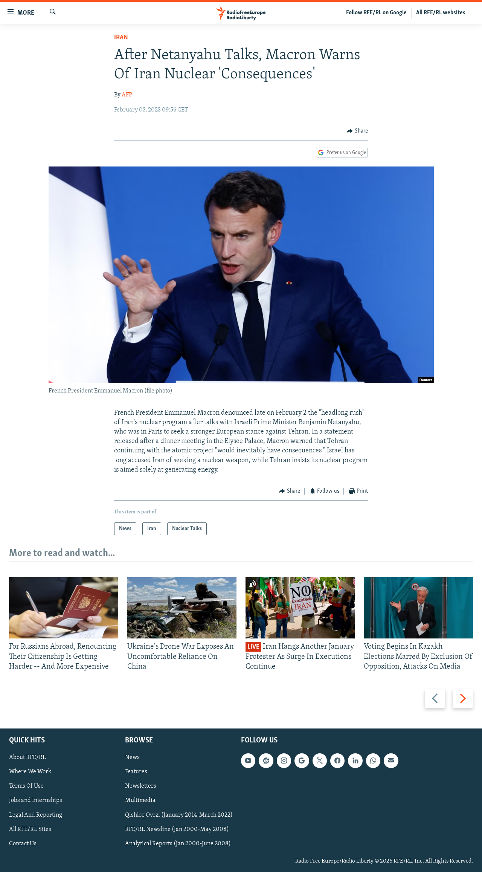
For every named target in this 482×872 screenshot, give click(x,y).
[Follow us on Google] (301, 761)
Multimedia (140, 801)
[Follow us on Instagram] (284, 761)
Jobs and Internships (35, 801)
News (132, 758)
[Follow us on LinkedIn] (355, 761)
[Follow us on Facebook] (337, 761)
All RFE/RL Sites (30, 829)
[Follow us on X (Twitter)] (320, 761)
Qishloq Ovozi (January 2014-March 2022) (179, 815)
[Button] (357, 131)
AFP (127, 95)
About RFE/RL (27, 758)
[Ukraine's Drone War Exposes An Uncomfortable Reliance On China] (181, 607)
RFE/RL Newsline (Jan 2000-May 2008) (177, 829)
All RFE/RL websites (440, 13)
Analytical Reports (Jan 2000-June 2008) (178, 844)
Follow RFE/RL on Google (376, 13)
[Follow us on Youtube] (248, 761)
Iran (121, 37)
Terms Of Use (26, 786)
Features (136, 772)
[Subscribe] (391, 761)
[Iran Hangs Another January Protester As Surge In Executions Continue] (300, 607)
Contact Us (23, 844)
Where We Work (30, 772)
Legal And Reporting (35, 815)
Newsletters (140, 786)
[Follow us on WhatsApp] (373, 761)
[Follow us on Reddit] (266, 761)
